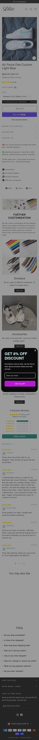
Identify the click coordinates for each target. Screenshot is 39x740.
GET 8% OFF (20, 384)
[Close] (35, 350)
